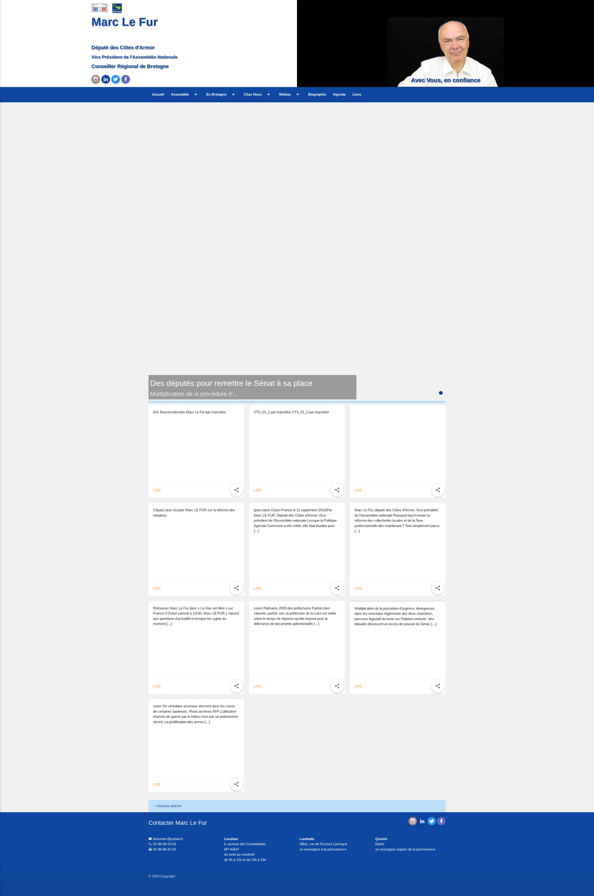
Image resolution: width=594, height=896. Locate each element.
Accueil (158, 94)
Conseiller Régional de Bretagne (130, 66)
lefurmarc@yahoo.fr (167, 839)
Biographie (317, 94)
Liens (356, 94)
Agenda (339, 94)
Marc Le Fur (124, 21)
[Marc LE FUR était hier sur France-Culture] (398, 409)
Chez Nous (258, 94)
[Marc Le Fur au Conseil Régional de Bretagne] (120, 8)
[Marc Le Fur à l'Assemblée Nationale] (99, 8)
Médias (290, 94)
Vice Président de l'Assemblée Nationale (134, 56)
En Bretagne (221, 94)
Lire (157, 490)
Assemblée (185, 94)
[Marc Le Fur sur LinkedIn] (105, 79)
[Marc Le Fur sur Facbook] (125, 79)
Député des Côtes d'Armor (123, 47)
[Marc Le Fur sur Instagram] (95, 79)
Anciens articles (169, 806)
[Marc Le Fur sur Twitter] (115, 79)
